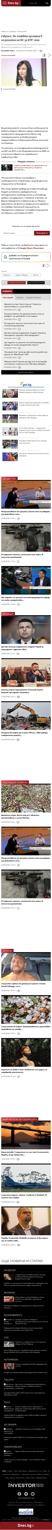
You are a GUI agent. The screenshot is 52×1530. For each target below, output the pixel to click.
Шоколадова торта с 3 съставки (31, 453)
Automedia (11, 1359)
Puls (7, 1402)
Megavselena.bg (41, 1478)
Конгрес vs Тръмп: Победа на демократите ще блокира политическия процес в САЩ (31, 1322)
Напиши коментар (16, 282)
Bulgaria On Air (33, 1471)
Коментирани (33, 298)
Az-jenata (10, 1424)
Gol (6, 1337)
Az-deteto (46, 1474)
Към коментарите (36, 282)
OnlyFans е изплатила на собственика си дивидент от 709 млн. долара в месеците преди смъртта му (26, 1284)
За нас (12, 1502)
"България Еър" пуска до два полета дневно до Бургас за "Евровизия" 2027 (26, 353)
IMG (4, 1471)
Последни (8, 298)
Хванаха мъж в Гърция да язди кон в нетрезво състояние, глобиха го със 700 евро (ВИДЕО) (25, 362)
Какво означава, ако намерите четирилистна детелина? (30, 442)
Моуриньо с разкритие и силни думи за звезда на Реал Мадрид (30, 1343)
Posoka (27, 1478)
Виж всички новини (26, 372)
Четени (19, 298)
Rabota (39, 1474)
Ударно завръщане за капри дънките (29, 1451)
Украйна (6, 275)
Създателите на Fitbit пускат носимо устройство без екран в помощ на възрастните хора (30, 1277)
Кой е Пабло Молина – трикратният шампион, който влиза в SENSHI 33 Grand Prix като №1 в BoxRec (25, 1351)
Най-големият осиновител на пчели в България (33, 416)
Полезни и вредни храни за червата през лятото (34, 429)
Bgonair (9, 1292)
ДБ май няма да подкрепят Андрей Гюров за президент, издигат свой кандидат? (25, 334)
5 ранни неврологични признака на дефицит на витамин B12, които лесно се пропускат (30, 1409)
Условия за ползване (34, 1505)
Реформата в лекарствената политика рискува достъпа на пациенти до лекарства (23, 1329)
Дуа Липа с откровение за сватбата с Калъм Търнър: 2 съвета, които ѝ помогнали (30, 1386)
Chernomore (20, 1478)
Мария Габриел (21, 275)
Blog (7, 1478)
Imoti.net (33, 1474)
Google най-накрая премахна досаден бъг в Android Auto (25, 1372)
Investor (9, 1270)
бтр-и (36, 275)
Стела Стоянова (8, 55)
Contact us (46, 1520)
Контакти (27, 1502)
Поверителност (15, 1505)
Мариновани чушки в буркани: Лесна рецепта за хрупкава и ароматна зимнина (29, 1299)
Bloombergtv (13, 1315)
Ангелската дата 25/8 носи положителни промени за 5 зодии (34, 404)
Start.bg (12, 1478)
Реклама (38, 1502)
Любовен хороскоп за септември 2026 (33, 390)
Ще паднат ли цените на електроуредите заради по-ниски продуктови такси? (24, 343)
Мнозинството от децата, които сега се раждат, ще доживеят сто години (24, 315)
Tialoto (9, 1379)
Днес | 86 (33, 3)
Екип (18, 1502)
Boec (33, 1478)
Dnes (15, 1471)
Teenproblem (13, 1447)
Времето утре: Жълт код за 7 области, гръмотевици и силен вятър (22, 305)
